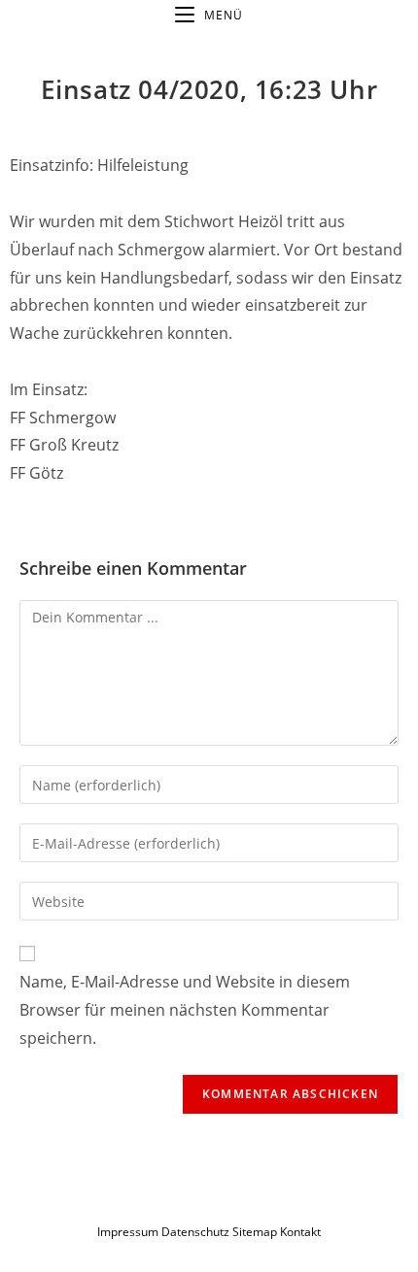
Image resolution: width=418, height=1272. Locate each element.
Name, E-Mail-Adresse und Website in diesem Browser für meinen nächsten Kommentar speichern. (184, 1010)
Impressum (127, 1231)
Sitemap (254, 1231)
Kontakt (300, 1231)
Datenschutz (196, 1231)
